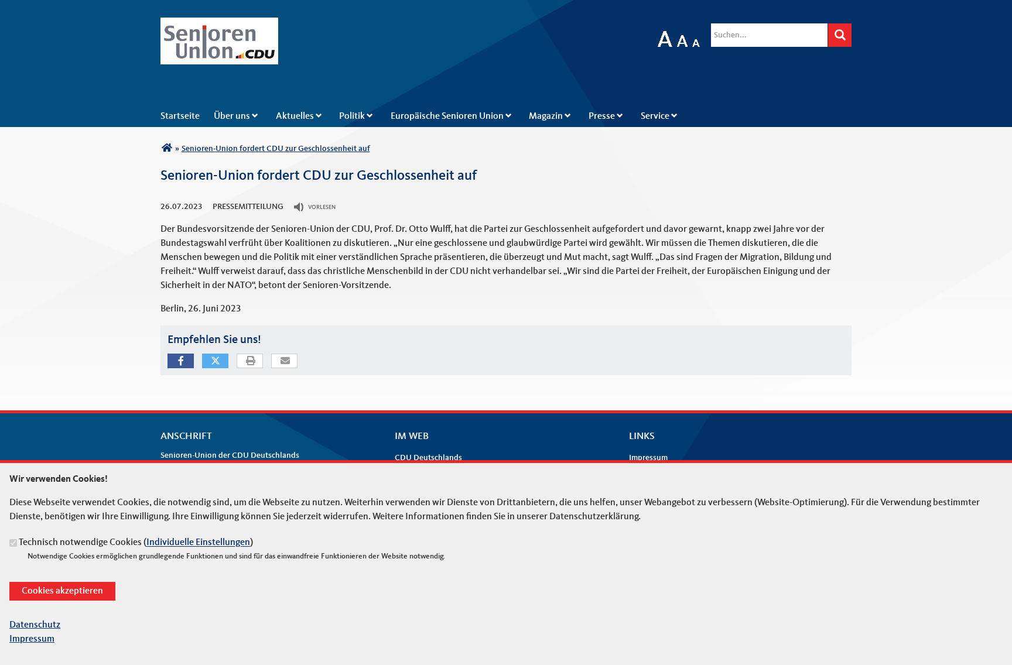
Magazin (546, 116)
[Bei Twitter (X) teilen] (215, 361)
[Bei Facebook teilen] (180, 361)
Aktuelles (295, 116)
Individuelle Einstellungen (198, 543)
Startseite (180, 116)
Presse (602, 116)
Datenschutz (34, 625)
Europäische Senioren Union (447, 116)
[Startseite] (219, 24)
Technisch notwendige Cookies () (136, 543)
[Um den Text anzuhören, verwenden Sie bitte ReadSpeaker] (299, 207)
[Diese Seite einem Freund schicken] (285, 361)
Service (655, 116)
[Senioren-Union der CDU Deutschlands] (166, 149)
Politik (352, 116)
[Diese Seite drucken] (250, 361)
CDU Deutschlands (428, 458)
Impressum (648, 458)
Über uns (232, 116)
